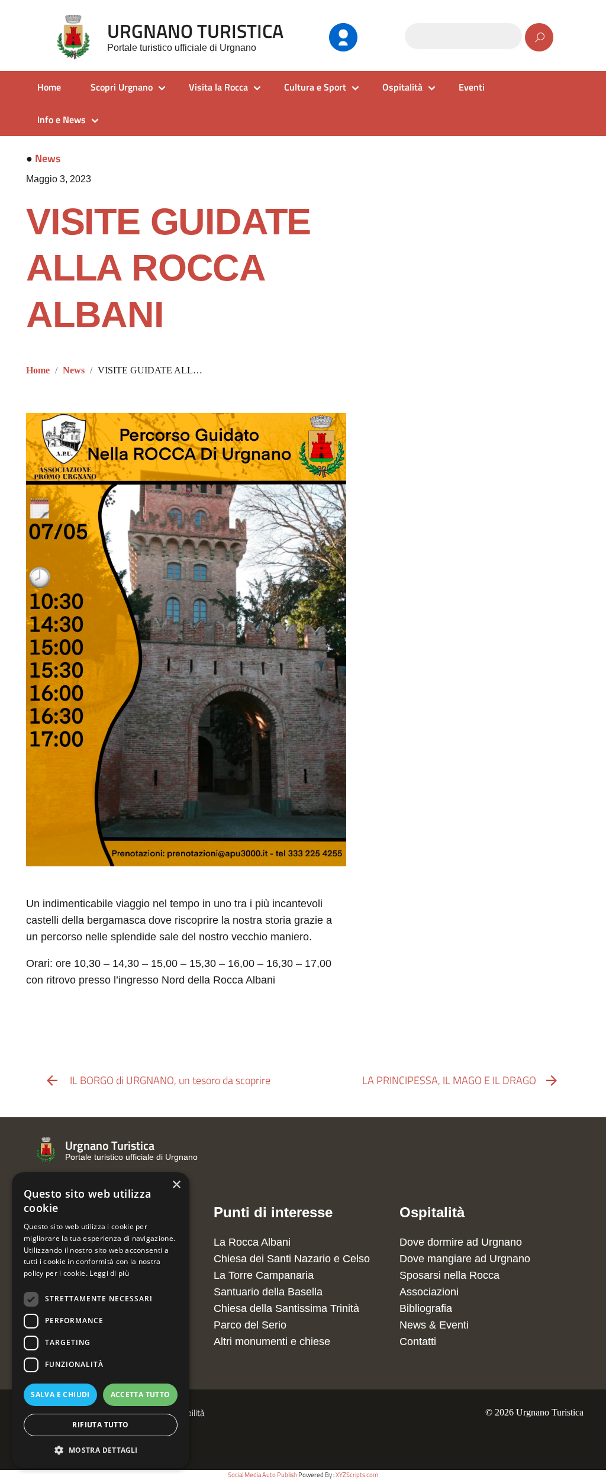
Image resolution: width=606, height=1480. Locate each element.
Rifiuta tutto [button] (100, 1425)
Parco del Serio (250, 1325)
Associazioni (429, 1292)
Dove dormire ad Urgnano (460, 1242)
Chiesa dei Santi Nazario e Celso (292, 1259)
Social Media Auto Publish (262, 1474)
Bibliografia (425, 1308)
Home (49, 87)
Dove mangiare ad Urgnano (464, 1259)
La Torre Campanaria (264, 1275)
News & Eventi (434, 1325)
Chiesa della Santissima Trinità (286, 1308)
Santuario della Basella (268, 1292)
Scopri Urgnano (122, 87)
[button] (101, 1450)
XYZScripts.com (357, 1474)
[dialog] (100, 1320)
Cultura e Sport (315, 87)
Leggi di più (109, 1273)
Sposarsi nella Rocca (449, 1275)
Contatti (417, 1341)
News (47, 158)
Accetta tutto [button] (140, 1394)
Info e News (61, 119)
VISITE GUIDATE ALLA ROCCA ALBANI (168, 268)
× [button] (176, 1185)
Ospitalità (402, 87)
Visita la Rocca (218, 87)
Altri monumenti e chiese (272, 1341)
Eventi (472, 87)
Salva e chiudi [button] (60, 1394)
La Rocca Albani (252, 1242)
